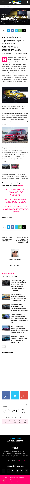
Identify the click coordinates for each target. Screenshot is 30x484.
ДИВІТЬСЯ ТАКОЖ (8, 273)
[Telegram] (8, 30)
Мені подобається (6, 392)
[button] (3, 2)
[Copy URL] (24, 30)
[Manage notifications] (3, 480)
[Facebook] (12, 30)
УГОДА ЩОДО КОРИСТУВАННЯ (12, 479)
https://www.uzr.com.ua (15, 262)
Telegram (20, 185)
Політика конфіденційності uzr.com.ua (14, 477)
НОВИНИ (9, 6)
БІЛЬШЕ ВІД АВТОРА (10, 276)
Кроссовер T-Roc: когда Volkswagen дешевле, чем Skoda (16, 209)
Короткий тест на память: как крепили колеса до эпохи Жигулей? (22, 240)
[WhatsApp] (20, 30)
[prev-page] (3, 346)
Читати (15, 391)
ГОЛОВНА (3, 6)
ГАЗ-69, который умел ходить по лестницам (7, 239)
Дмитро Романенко (9, 21)
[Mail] (8, 471)
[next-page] (5, 346)
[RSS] (12, 471)
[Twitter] (16, 30)
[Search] (27, 2)
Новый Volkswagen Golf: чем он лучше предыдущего (16, 192)
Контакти (23, 479)
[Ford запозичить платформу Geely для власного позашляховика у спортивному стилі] (6, 297)
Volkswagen (9, 217)
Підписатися (24, 391)
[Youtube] (18, 265)
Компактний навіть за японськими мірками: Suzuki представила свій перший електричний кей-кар (19, 318)
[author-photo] (15, 257)
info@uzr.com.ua (20, 460)
